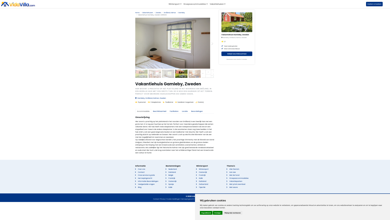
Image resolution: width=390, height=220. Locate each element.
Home (137, 13)
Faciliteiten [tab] (174, 111)
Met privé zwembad (237, 184)
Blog (139, 187)
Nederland (172, 169)
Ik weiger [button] (217, 213)
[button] (212, 43)
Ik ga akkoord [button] (206, 213)
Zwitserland (203, 184)
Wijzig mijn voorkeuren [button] (232, 213)
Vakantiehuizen (147, 13)
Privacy (162, 199)
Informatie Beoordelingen (148, 181)
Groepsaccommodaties (239, 178)
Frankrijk (171, 178)
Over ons (141, 169)
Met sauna (233, 187)
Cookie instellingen (173, 199)
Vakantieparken (235, 181)
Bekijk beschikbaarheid (236, 54)
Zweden (158, 13)
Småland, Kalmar (170, 13)
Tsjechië (202, 187)
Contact (141, 172)
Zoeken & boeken (374, 4)
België (170, 175)
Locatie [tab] (185, 111)
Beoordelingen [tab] (197, 111)
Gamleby (181, 13)
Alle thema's (234, 169)
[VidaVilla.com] (18, 4)
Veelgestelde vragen (146, 184)
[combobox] (229, 4)
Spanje (171, 184)
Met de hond (234, 175)
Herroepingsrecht (145, 178)
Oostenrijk (172, 181)
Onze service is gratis (146, 175)
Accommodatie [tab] (143, 111)
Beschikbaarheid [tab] (159, 111)
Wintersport (204, 169)
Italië (170, 187)
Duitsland (172, 172)
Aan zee (232, 172)
